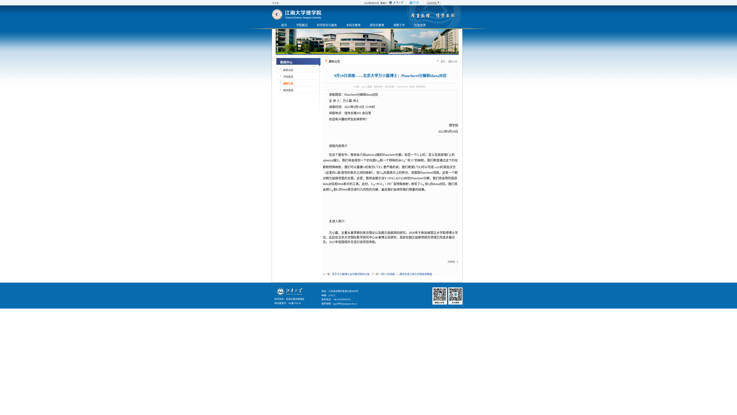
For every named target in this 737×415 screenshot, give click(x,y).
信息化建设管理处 (295, 299)
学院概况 (302, 25)
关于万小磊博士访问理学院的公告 (350, 274)
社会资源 (420, 25)
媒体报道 (288, 90)
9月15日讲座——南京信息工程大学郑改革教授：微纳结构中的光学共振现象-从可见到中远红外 (433, 274)
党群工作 (399, 25)
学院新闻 (288, 76)
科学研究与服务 (327, 25)
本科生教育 (353, 25)
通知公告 (288, 83)
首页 (284, 25)
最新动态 (288, 70)
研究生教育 (377, 25)
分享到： (452, 262)
